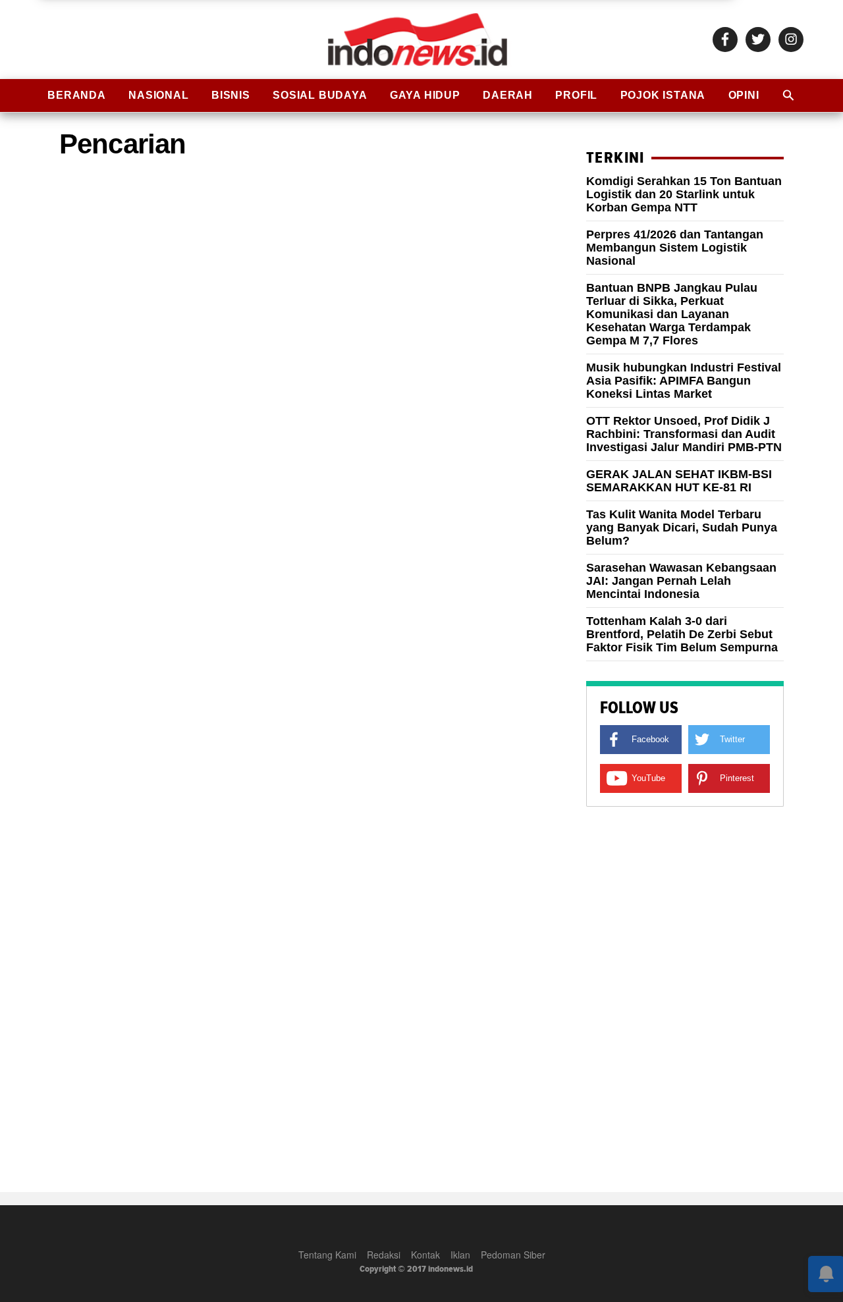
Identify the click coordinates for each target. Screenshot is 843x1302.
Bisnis (230, 95)
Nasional (158, 95)
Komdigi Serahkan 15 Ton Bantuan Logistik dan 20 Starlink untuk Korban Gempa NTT (684, 194)
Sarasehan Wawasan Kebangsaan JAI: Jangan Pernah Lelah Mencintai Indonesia (681, 581)
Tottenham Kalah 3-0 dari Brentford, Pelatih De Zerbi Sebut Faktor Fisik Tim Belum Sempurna (682, 634)
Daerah (508, 95)
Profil (576, 95)
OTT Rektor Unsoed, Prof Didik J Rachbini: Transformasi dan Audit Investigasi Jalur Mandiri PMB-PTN (684, 434)
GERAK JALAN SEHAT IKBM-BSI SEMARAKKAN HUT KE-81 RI (679, 481)
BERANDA (76, 95)
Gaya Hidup (425, 95)
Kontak (425, 1254)
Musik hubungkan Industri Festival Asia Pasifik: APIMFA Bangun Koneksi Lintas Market (683, 380)
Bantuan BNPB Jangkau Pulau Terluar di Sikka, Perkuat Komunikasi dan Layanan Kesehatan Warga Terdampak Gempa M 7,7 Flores (671, 314)
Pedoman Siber (513, 1254)
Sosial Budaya (320, 95)
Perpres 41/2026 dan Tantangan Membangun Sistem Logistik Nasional (674, 247)
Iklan (460, 1254)
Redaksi (383, 1254)
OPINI (743, 95)
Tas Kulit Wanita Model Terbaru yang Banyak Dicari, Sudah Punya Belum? (681, 527)
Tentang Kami (327, 1254)
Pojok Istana (663, 95)
